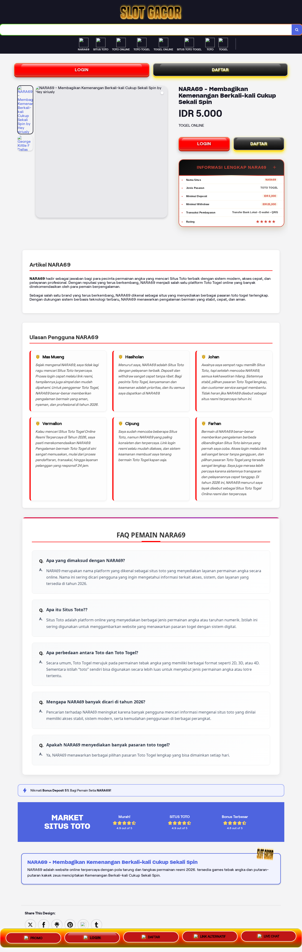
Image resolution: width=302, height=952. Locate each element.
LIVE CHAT (271, 938)
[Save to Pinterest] (70, 924)
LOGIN (82, 69)
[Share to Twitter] (30, 924)
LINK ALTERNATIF (213, 937)
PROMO (36, 936)
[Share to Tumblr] (96, 924)
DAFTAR (220, 69)
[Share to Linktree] (57, 924)
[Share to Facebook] (43, 924)
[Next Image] (163, 152)
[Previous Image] (39, 152)
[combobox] (146, 29)
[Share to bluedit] (83, 924)
